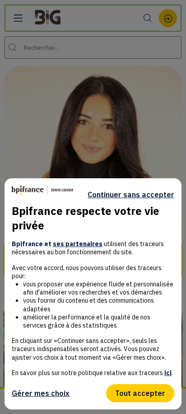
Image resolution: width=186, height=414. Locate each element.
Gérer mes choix (41, 393)
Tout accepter (140, 393)
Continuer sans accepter (131, 194)
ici (168, 373)
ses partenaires (77, 244)
